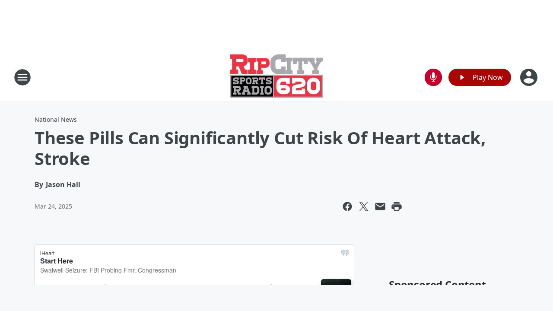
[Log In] (529, 77)
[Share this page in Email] (380, 206)
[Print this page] (397, 206)
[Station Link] (276, 77)
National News (56, 119)
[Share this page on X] (364, 206)
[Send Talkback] (433, 77)
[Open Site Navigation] (22, 77)
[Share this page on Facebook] (347, 206)
